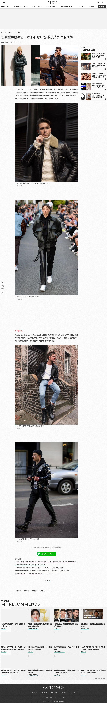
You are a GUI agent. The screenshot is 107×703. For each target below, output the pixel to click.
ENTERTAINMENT (20, 7)
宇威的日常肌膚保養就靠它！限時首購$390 (40, 671)
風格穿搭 (17, 32)
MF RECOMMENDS (20, 605)
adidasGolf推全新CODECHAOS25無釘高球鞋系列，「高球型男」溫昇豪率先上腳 (42, 571)
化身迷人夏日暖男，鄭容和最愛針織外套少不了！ (13, 625)
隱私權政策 (44, 692)
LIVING (80, 7)
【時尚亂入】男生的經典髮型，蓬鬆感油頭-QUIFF (66, 625)
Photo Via (19, 186)
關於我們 (34, 692)
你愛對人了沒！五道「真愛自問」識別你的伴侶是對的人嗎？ (98, 65)
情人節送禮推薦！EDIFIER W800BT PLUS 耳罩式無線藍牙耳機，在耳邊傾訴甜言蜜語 (98, 95)
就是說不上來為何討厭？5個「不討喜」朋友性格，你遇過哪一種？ (98, 55)
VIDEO (91, 7)
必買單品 (26, 591)
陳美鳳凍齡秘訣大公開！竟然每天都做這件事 (30, 565)
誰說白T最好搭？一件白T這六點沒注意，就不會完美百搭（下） (13, 671)
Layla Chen (4, 42)
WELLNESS (36, 7)
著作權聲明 (54, 692)
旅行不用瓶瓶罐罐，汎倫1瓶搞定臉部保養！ (66, 648)
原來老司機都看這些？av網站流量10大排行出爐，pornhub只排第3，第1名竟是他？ (98, 85)
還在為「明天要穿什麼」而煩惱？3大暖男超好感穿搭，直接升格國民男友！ (13, 648)
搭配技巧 (34, 591)
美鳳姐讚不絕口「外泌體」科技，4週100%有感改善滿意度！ (66, 671)
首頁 (2, 32)
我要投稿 (72, 692)
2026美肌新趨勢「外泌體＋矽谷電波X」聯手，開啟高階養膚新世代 (93, 648)
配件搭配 (42, 591)
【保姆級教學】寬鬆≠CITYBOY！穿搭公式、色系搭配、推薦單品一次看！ (40, 568)
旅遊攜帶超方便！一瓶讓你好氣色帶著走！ (29, 574)
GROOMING (51, 7)
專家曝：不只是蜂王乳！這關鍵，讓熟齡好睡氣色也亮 (40, 625)
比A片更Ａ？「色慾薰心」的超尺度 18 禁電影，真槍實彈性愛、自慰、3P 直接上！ (99, 75)
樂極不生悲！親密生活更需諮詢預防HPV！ (93, 625)
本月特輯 (101, 7)
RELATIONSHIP (66, 7)
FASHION (4, 7)
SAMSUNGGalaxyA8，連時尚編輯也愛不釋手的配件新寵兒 (93, 671)
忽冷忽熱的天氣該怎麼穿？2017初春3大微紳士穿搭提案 (40, 648)
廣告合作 (63, 692)
